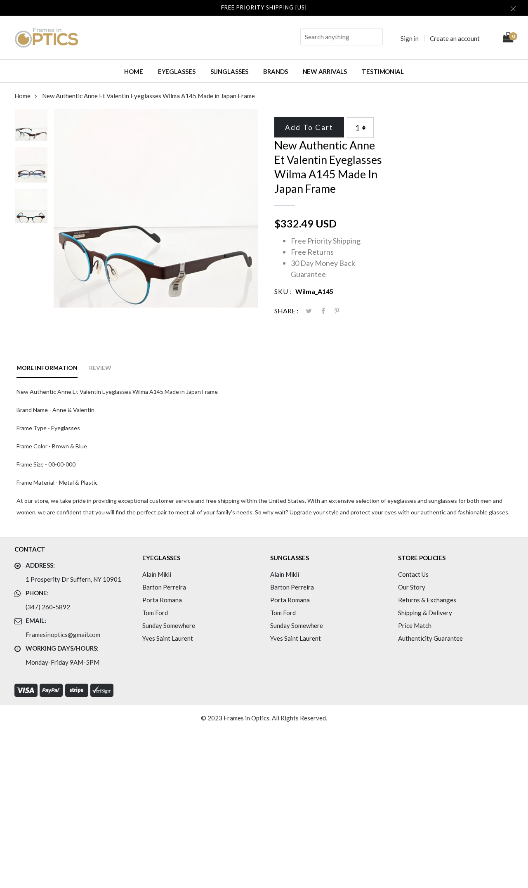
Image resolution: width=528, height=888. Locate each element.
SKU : (283, 291)
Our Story (411, 587)
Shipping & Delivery (425, 612)
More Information (47, 367)
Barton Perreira (164, 587)
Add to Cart (309, 127)
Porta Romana (162, 600)
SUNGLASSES (229, 71)
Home (133, 71)
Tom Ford (155, 612)
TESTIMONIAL (383, 71)
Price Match (414, 625)
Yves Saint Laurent (167, 638)
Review (100, 367)
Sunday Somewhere (168, 625)
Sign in (410, 38)
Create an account (455, 38)
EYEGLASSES (177, 71)
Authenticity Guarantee (430, 638)
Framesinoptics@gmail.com (63, 634)
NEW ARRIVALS (325, 71)
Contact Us (413, 574)
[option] (31, 128)
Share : (286, 311)
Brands (275, 71)
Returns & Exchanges (427, 600)
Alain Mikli (156, 574)
